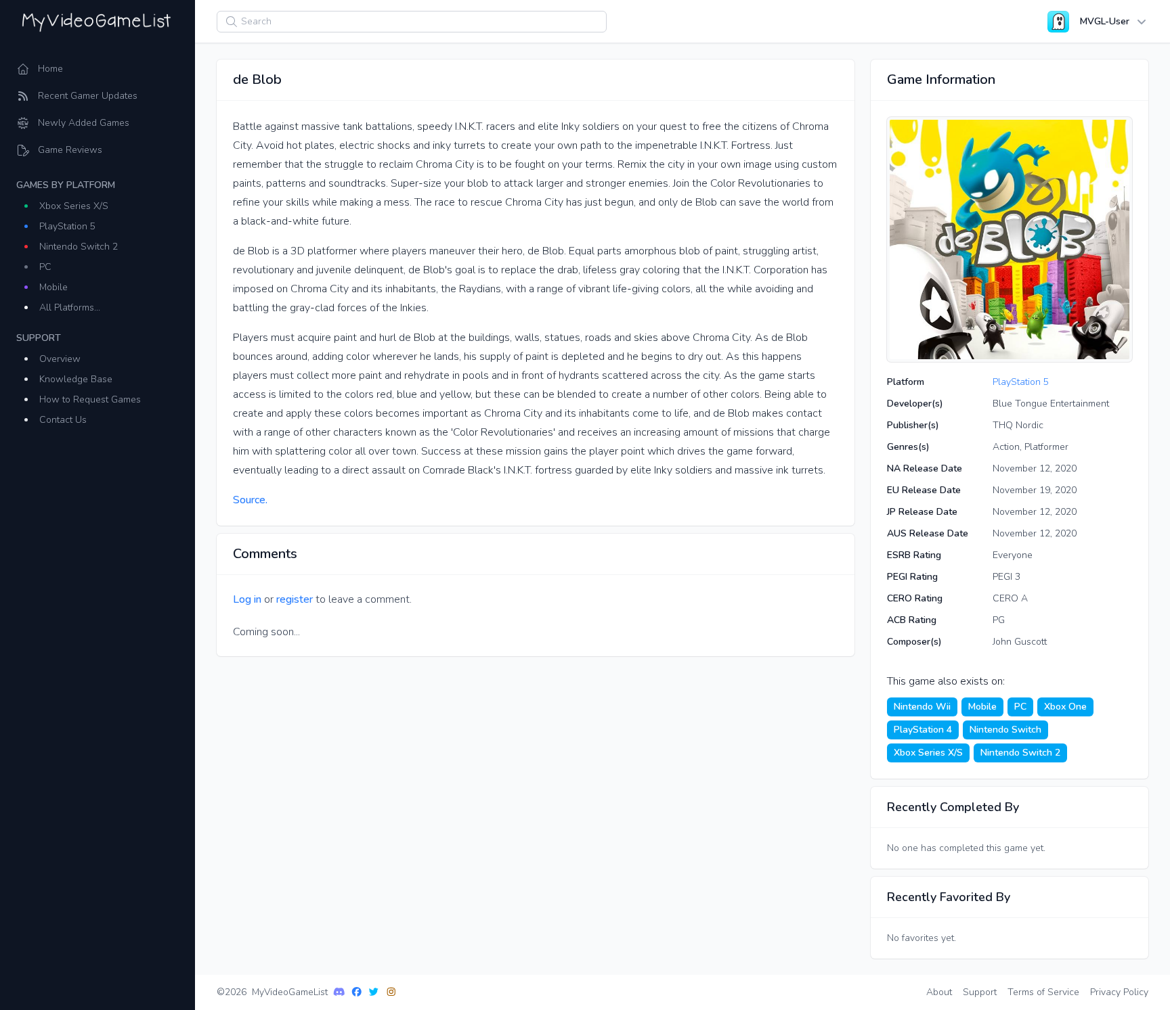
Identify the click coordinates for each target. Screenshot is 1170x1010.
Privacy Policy (1119, 992)
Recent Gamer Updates (87, 95)
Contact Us (63, 419)
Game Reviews (70, 149)
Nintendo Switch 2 (78, 246)
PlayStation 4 (923, 729)
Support (980, 992)
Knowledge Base (75, 379)
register (294, 599)
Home (50, 68)
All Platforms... (69, 307)
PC (45, 266)
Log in (247, 599)
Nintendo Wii (922, 706)
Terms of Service (1043, 992)
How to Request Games (90, 399)
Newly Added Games (83, 122)
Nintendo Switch (1005, 729)
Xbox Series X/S (73, 206)
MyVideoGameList (290, 992)
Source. (250, 499)
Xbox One (1065, 706)
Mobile (53, 287)
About (939, 992)
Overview (60, 358)
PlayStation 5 (67, 226)
